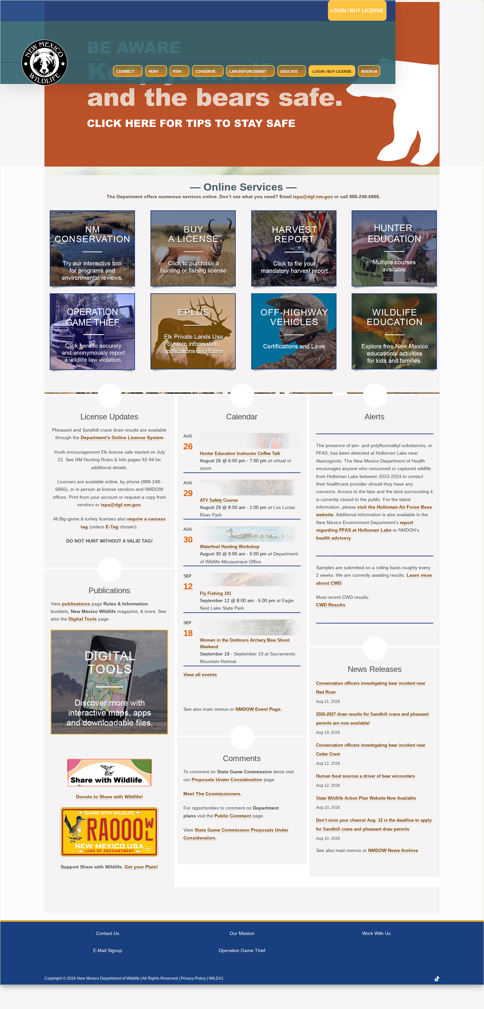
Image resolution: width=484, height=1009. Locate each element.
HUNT (153, 71)
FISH (177, 71)
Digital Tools (82, 619)
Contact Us (107, 933)
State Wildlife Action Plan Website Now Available (366, 798)
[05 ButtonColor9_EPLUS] (193, 296)
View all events (200, 674)
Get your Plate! (141, 866)
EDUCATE (289, 71)
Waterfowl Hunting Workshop (229, 546)
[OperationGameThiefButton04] (92, 296)
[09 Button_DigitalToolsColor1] (109, 633)
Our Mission (242, 933)
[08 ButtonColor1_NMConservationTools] (92, 213)
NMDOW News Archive (393, 850)
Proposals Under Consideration (227, 779)
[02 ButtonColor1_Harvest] (294, 213)
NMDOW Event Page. (258, 709)
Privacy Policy (193, 978)
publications (76, 603)
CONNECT (125, 71)
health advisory (333, 538)
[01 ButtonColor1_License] (193, 213)
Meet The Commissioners (211, 793)
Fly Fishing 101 (215, 593)
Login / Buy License (356, 10)
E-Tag (112, 526)
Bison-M (369, 71)
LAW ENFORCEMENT (247, 71)
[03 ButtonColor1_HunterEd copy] (394, 213)
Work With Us (376, 933)
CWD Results (330, 604)
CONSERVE (205, 71)
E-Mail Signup (107, 950)
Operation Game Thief (242, 950)
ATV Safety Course (219, 500)
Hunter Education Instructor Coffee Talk (240, 453)
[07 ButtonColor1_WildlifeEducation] (394, 296)
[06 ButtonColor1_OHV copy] (294, 296)
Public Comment (232, 815)
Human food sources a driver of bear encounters (365, 776)
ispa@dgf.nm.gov (313, 196)
